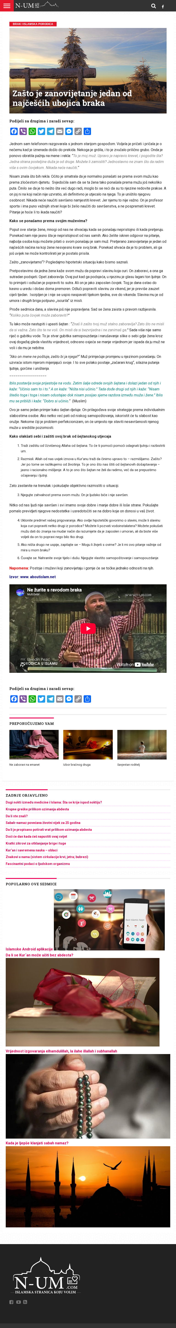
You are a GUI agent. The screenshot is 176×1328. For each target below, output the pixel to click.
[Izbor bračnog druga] (88, 758)
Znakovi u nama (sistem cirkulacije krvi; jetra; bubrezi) (47, 857)
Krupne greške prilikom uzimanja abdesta (37, 809)
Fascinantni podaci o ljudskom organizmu (38, 864)
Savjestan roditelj (128, 764)
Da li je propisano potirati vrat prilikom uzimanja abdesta (49, 829)
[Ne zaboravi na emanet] (34, 758)
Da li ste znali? (17, 816)
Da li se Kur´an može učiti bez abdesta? (39, 955)
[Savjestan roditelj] (142, 758)
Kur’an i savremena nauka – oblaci (32, 850)
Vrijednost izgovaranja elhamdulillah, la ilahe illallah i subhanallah (61, 1051)
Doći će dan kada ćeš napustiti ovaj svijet (36, 836)
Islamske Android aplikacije (29, 949)
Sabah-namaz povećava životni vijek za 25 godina (43, 823)
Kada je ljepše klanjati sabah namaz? (37, 1143)
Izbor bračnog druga (77, 764)
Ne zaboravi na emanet (24, 764)
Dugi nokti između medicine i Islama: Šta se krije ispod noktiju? (54, 802)
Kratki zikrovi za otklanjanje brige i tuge (36, 843)
